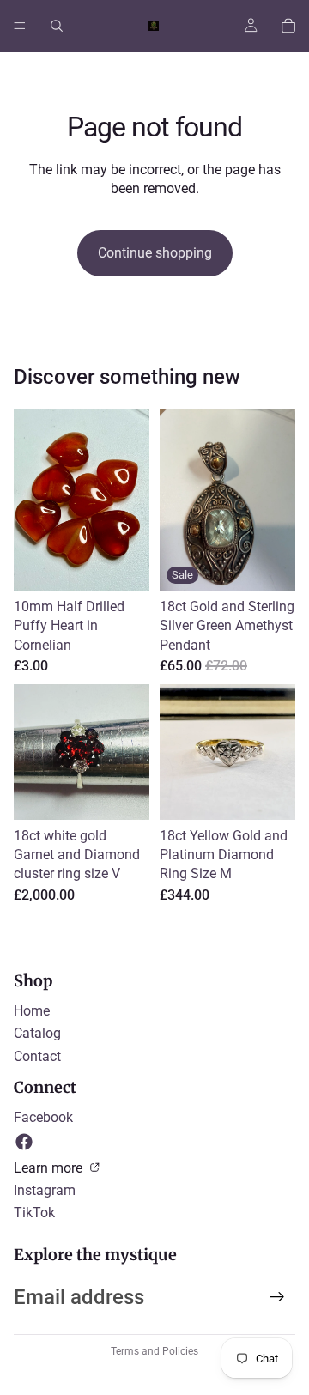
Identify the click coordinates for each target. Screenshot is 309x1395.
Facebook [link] (43, 1117)
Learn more (50, 1168)
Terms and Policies (154, 1351)
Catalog (37, 1033)
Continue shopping (155, 253)
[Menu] (19, 25)
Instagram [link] (45, 1190)
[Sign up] (277, 1297)
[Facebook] (24, 1141)
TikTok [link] (34, 1212)
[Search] (57, 26)
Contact (37, 1056)
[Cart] (288, 26)
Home (32, 1011)
